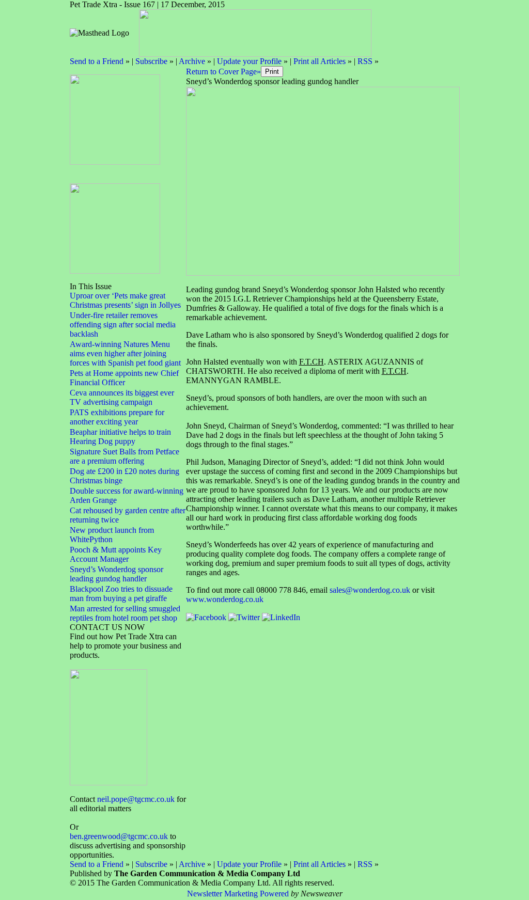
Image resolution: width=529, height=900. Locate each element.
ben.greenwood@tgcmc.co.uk (119, 836)
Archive (192, 61)
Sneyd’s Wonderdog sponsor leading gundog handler (116, 574)
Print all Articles (319, 61)
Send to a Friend (96, 61)
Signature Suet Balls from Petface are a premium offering (124, 456)
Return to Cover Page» (223, 71)
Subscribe (151, 61)
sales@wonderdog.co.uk (370, 590)
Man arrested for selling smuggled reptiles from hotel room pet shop (125, 613)
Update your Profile (249, 61)
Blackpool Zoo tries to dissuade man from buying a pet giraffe (121, 594)
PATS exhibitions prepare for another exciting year (117, 417)
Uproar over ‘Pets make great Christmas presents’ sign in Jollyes (125, 300)
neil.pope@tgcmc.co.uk (136, 799)
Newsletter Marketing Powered (238, 893)
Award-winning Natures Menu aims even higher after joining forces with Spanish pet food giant (125, 353)
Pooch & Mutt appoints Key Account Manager (116, 554)
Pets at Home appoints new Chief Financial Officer (124, 378)
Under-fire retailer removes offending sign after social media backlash (123, 324)
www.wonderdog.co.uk (224, 599)
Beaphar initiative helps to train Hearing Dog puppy (120, 437)
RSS (364, 61)
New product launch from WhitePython (112, 535)
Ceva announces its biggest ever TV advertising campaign (122, 397)
